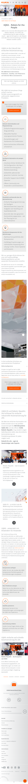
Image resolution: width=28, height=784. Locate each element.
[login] (19, 2)
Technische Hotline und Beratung (7, 721)
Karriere (3, 751)
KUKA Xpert (3, 743)
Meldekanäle (3, 761)
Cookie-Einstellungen (5, 773)
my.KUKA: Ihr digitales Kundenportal (8, 741)
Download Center (4, 745)
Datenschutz (23, 771)
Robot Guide (3, 731)
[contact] (13, 2)
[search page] (10, 2)
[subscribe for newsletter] (25, 711)
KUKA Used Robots (5, 735)
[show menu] (25, 2)
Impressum (17, 771)
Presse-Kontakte (4, 725)
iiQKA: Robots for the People (8, 21)
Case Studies (3, 733)
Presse (2, 757)
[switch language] (16, 2)
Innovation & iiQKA (6, 19)
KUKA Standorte (4, 755)
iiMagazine (3, 759)
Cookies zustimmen (14, 110)
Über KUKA (3, 753)
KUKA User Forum (19, 548)
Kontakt (3, 723)
